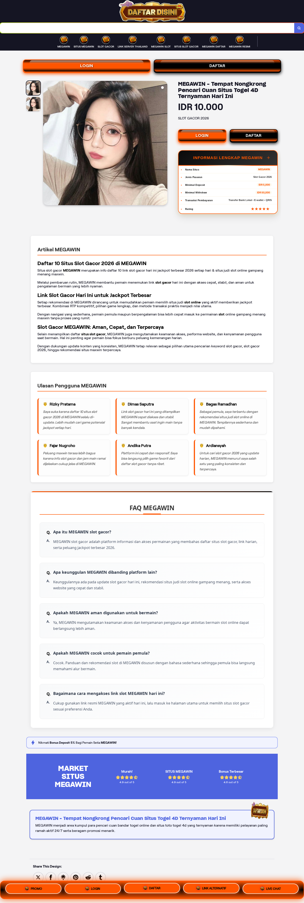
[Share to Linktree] (63, 877)
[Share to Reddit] (88, 877)
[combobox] (147, 28)
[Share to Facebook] (50, 877)
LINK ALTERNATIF (214, 889)
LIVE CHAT (273, 890)
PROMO (36, 888)
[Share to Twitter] (38, 877)
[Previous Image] (46, 143)
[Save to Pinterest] (75, 877)
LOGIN (86, 65)
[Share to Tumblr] (100, 877)
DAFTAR (217, 65)
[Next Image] (163, 143)
